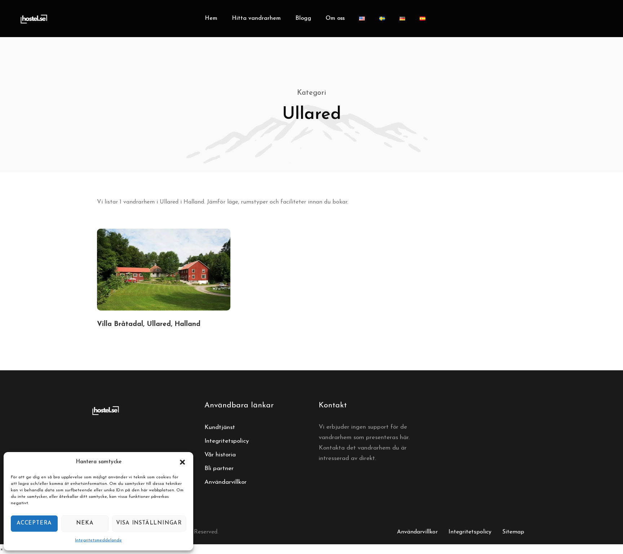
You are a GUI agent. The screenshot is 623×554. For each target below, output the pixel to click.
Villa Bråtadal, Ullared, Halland (148, 324)
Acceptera (34, 523)
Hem (211, 18)
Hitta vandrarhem (256, 18)
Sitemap (513, 532)
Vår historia (220, 455)
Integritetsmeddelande (98, 540)
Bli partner (219, 468)
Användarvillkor (225, 482)
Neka (84, 523)
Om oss (335, 18)
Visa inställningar (149, 523)
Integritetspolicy (226, 441)
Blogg (303, 18)
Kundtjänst (219, 427)
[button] (182, 462)
